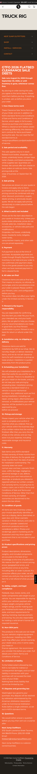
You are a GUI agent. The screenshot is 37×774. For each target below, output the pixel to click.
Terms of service (27, 763)
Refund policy (9, 763)
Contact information (18, 765)
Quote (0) (36, 579)
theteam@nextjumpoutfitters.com (16, 739)
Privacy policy (18, 763)
